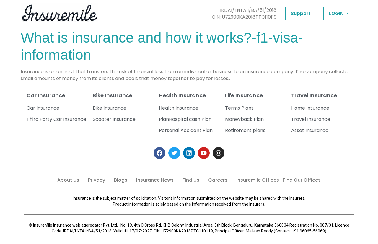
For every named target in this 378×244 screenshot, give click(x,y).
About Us (68, 180)
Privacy (96, 180)
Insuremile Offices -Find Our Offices (278, 180)
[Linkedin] (189, 153)
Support (301, 13)
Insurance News (155, 180)
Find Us (191, 180)
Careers (217, 180)
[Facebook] (159, 153)
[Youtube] (204, 153)
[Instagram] (218, 153)
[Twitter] (174, 153)
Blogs (120, 180)
